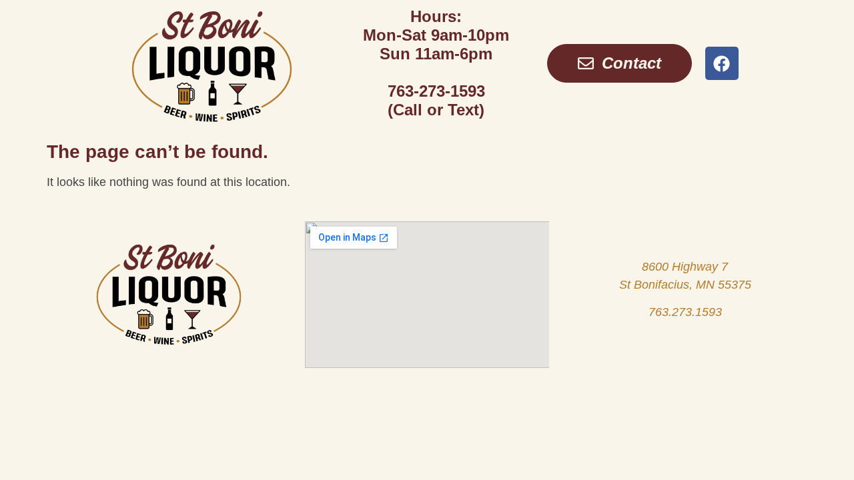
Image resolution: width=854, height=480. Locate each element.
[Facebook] (722, 63)
